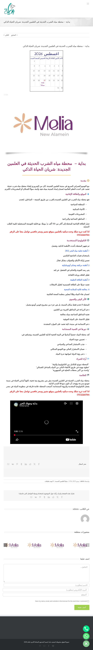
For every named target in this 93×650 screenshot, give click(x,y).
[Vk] (12, 464)
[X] (34, 464)
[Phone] (86, 628)
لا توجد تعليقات (49, 481)
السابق (13, 35)
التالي (7, 35)
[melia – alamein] (46, 95)
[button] (87, 545)
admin (82, 481)
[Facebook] (39, 464)
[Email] (8, 464)
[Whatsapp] (86, 636)
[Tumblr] (21, 464)
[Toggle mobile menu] (88, 3)
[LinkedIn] (26, 464)
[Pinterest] (17, 464)
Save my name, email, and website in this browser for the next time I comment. (61, 601)
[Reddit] (30, 464)
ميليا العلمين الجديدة (61, 481)
